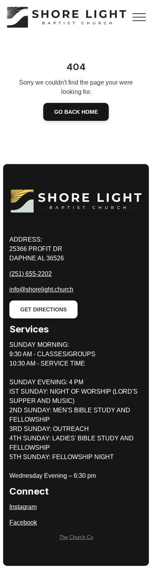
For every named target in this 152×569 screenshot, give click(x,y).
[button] (139, 17)
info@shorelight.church (41, 289)
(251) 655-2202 (30, 273)
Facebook (23, 522)
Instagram (23, 507)
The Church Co (76, 537)
